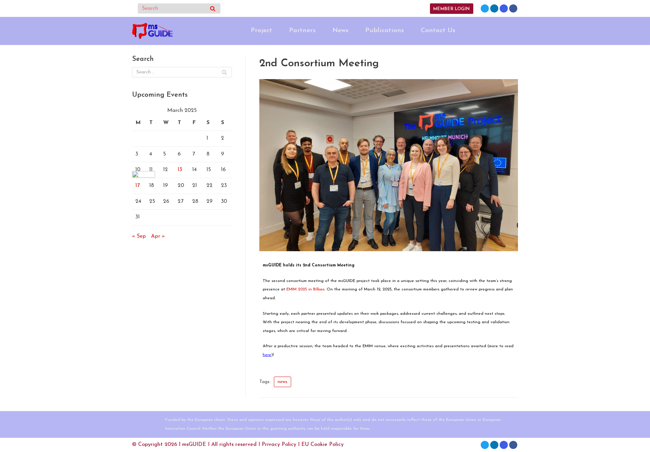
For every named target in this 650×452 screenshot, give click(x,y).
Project (261, 30)
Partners (302, 30)
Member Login (451, 9)
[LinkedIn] (494, 8)
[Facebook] (513, 8)
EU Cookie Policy (322, 444)
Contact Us (438, 30)
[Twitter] (485, 8)
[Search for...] (179, 8)
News (340, 30)
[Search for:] (182, 72)
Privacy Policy (279, 444)
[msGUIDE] (152, 31)
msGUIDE (194, 444)
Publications (384, 30)
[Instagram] (504, 8)
